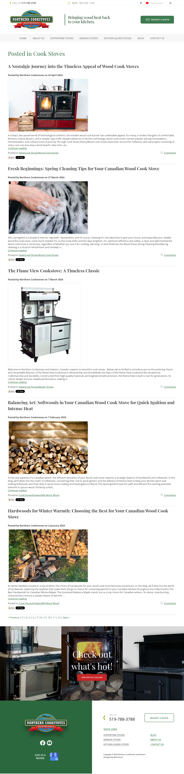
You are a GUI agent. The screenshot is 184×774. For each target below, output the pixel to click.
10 (49, 617)
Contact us (157, 744)
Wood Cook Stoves (48, 152)
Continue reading (17, 148)
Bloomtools (118, 757)
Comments (170, 152)
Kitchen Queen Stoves (118, 38)
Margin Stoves (88, 38)
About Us (38, 38)
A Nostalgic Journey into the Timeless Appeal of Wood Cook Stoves (73, 66)
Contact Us (157, 38)
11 (54, 617)
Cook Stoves (31, 152)
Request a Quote (160, 19)
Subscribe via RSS (11, 157)
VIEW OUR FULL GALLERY (92, 677)
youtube (147, 3)
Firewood (37, 495)
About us (155, 739)
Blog (141, 38)
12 (59, 617)
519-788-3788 (24, 3)
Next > (66, 617)
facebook (141, 3)
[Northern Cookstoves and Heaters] (31, 19)
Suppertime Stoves (61, 38)
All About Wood (50, 495)
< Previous (14, 617)
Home (23, 38)
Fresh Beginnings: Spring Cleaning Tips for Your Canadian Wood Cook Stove (83, 168)
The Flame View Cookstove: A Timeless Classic (54, 270)
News (22, 152)
